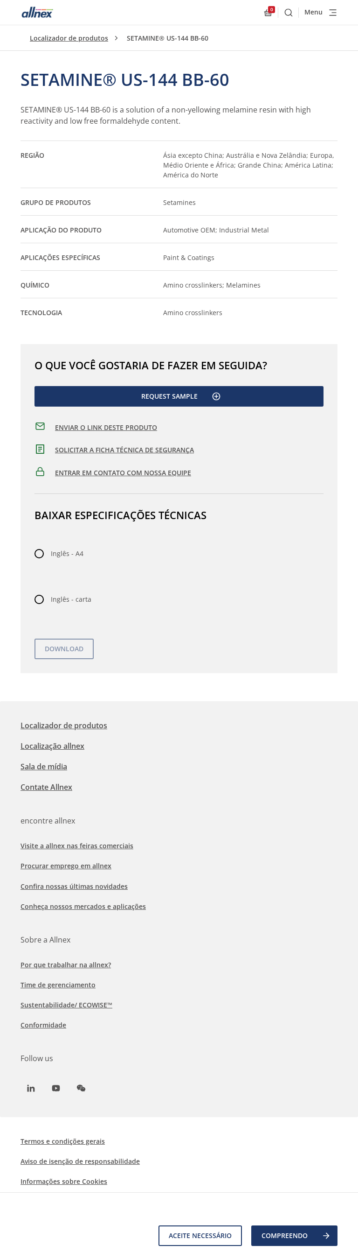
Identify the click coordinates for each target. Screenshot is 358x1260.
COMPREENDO (285, 1235)
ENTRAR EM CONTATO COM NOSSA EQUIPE (123, 472)
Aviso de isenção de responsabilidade (80, 1161)
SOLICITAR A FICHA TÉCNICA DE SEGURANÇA (124, 449)
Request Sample (169, 396)
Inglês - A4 (67, 553)
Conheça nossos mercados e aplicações (83, 906)
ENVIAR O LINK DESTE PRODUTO (106, 427)
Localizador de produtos (69, 38)
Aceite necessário (200, 1235)
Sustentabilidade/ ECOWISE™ (66, 1004)
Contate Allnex (46, 787)
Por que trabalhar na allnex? (66, 964)
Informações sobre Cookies (64, 1181)
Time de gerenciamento (58, 984)
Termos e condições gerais (63, 1141)
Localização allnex (52, 746)
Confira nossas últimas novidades (74, 886)
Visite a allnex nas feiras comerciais (77, 845)
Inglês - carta (71, 599)
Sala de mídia (44, 766)
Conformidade (43, 1025)
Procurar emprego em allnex (66, 865)
